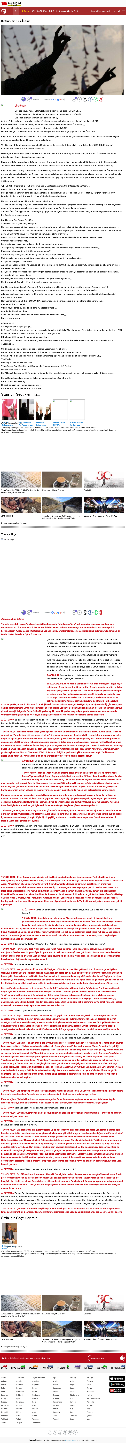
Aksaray (73, 1378)
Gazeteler (33, 1367)
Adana (3, 1378)
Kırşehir (19, 1405)
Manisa (19, 1409)
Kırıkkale (90, 1402)
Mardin (35, 1409)
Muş (88, 1409)
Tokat (18, 1419)
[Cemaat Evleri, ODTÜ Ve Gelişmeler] (60, 409)
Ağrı (54, 1378)
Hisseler (76, 1367)
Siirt (18, 1415)
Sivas (55, 1415)
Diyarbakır (20, 1391)
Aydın (72, 1381)
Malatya (4, 1409)
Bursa (34, 1388)
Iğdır (18, 1398)
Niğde (18, 1412)
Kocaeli (56, 1405)
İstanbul (56, 1398)
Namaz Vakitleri (18, 1367)
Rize (71, 1412)
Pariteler (88, 1367)
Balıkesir (90, 1381)
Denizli (3, 1391)
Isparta (35, 1398)
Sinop (34, 1415)
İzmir (72, 1398)
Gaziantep (36, 1395)
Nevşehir (4, 1412)
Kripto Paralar (118, 1367)
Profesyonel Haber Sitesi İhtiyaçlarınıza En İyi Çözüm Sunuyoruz (55, 11)
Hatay (3, 1398)
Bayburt (35, 1384)
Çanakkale (57, 1388)
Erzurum (4, 1395)
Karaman (20, 1402)
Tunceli (55, 1419)
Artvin (55, 1381)
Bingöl (72, 1384)
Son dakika (100, 11)
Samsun (4, 1415)
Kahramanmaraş (93, 1398)
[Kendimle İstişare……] (43, 409)
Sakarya (90, 1412)
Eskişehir (20, 1395)
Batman (19, 1384)
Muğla (72, 1409)
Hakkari (90, 1395)
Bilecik (55, 1384)
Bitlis (89, 1384)
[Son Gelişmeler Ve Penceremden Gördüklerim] (26, 409)
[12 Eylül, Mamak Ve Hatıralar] (77, 409)
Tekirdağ (4, 1419)
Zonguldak (36, 1422)
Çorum (89, 1388)
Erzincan (90, 1391)
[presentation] (10, 11)
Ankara (4, 1381)
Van (88, 1419)
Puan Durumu (63, 1367)
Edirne (55, 1391)
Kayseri (73, 1402)
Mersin (55, 1409)
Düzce (34, 1391)
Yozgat (19, 1422)
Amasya (90, 1378)
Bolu (3, 1388)
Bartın (3, 1384)
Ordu (34, 1412)
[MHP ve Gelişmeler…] (9, 409)
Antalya (19, 1381)
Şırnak (89, 1415)
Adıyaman (20, 1378)
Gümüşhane (74, 1395)
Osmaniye (56, 1412)
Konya (72, 1405)
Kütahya (90, 1405)
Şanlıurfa (73, 1415)
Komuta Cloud (71, 1440)
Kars (34, 1402)
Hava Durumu (47, 1367)
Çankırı (72, 1388)
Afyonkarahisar (38, 1378)
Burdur (19, 1388)
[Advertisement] (62, 453)
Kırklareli (4, 1405)
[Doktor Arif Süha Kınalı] (9, 1232)
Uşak (72, 1419)
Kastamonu (57, 1402)
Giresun (56, 1395)
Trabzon (35, 1419)
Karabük (4, 1402)
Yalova (4, 1422)
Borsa (4, 1367)
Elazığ (72, 1391)
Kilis (34, 1405)
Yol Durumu (102, 1367)
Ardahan (35, 1381)
